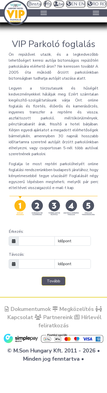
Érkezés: (16, 231)
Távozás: (16, 254)
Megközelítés (76, 309)
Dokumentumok (30, 309)
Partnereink (57, 317)
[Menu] (44, 13)
